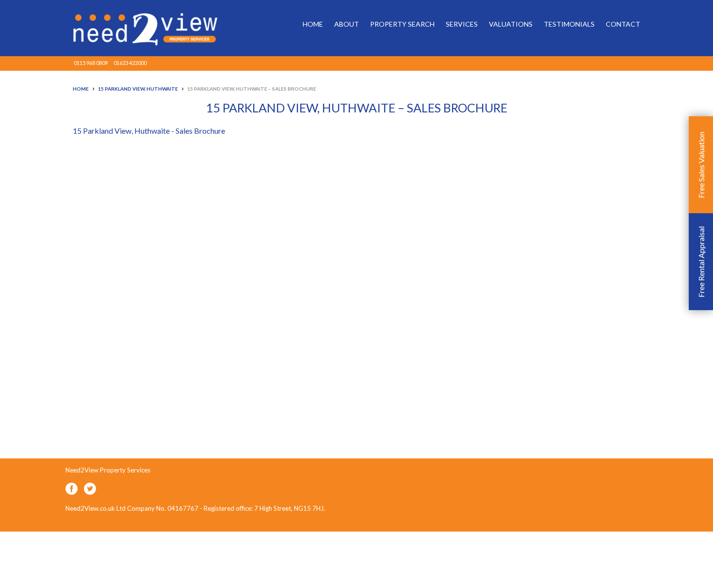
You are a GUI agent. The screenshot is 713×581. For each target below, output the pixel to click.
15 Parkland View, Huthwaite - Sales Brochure (149, 130)
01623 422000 (129, 63)
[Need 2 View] (138, 28)
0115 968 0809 (91, 63)
